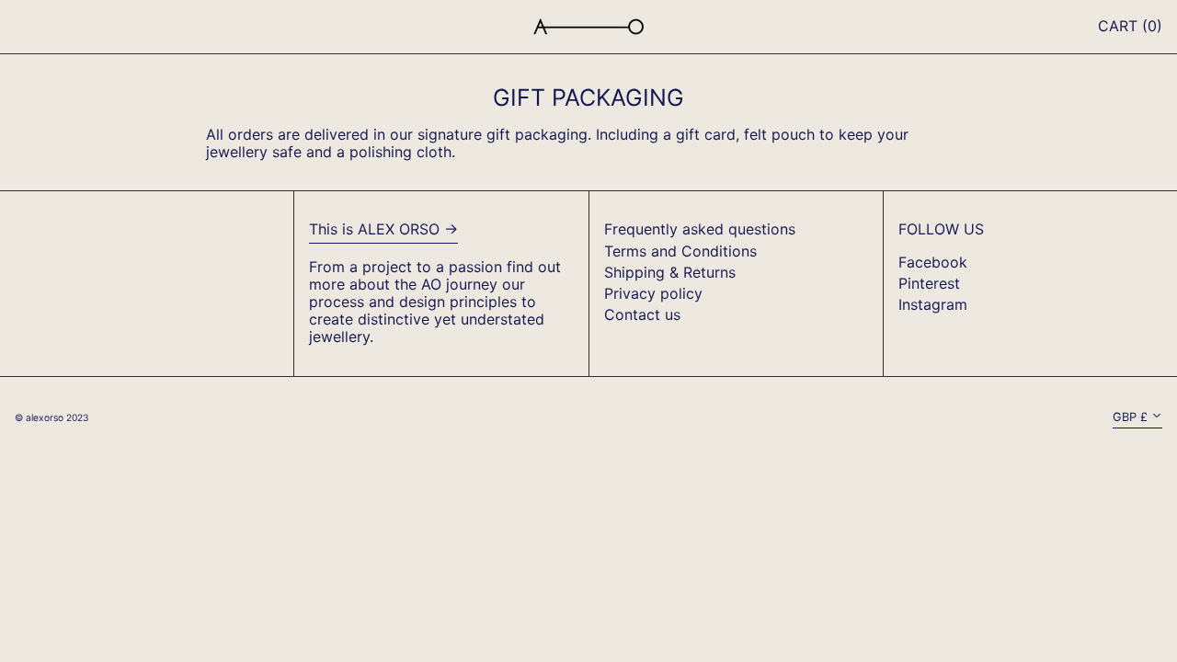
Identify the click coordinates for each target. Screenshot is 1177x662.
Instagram (932, 305)
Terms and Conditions (680, 251)
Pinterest (929, 283)
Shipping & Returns (670, 272)
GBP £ (1130, 417)
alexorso (44, 417)
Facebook (932, 262)
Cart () (1130, 26)
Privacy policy (653, 293)
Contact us (642, 314)
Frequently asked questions (699, 229)
